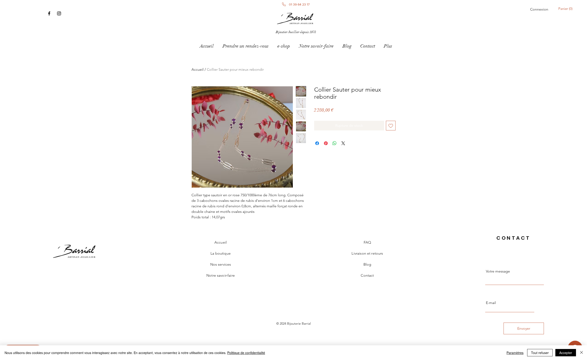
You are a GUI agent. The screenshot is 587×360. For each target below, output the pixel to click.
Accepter (565, 352)
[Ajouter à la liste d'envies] (391, 125)
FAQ (367, 242)
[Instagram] (59, 13)
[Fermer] (581, 352)
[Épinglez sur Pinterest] (326, 143)
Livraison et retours (367, 253)
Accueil (197, 69)
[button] (566, 9)
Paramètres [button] (515, 352)
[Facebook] (49, 13)
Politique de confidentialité (246, 352)
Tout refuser (540, 352)
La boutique (220, 253)
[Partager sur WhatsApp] (334, 143)
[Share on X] (343, 143)
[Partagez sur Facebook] (317, 143)
